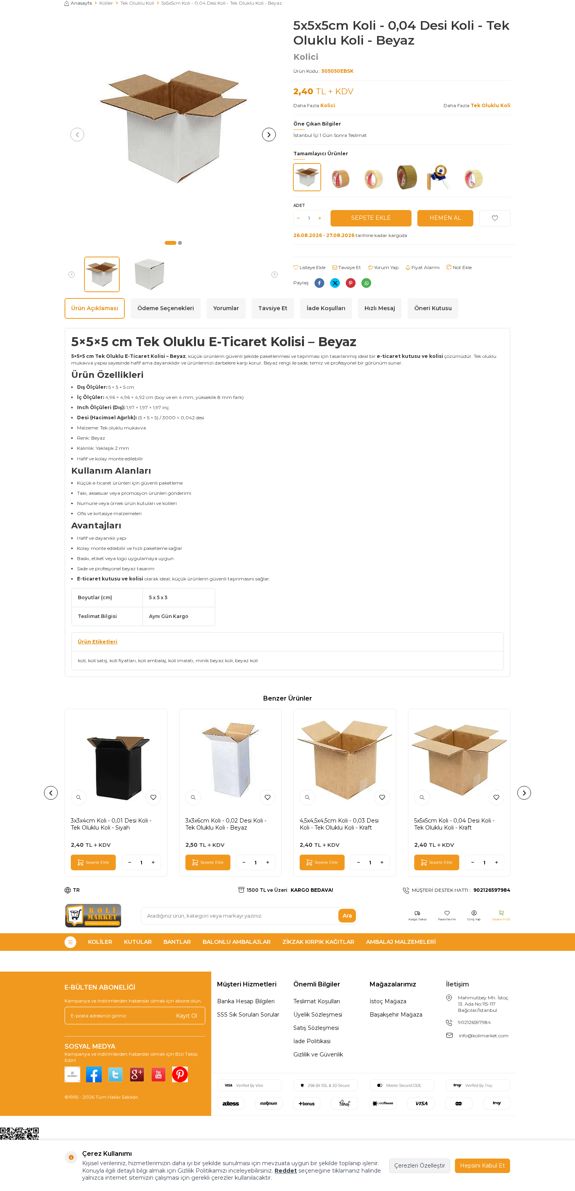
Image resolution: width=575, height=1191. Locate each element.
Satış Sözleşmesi (316, 1027)
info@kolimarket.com (484, 1035)
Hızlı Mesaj (380, 308)
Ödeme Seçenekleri (165, 308)
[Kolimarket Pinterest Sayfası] (180, 1074)
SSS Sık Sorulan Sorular (248, 1014)
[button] (170, 243)
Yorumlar (226, 308)
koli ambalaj (152, 660)
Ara (347, 915)
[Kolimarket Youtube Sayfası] (158, 1074)
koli (82, 660)
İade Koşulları (326, 308)
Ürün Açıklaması (94, 308)
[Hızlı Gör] (78, 797)
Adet (299, 205)
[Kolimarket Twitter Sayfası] (115, 1074)
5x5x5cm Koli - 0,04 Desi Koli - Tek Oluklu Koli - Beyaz (222, 3)
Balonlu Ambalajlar (237, 941)
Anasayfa (81, 3)
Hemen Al (445, 217)
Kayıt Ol (186, 1015)
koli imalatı (180, 660)
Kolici (305, 57)
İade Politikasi (312, 1041)
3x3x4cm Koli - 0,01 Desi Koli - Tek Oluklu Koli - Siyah (111, 824)
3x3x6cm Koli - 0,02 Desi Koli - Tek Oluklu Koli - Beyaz (225, 824)
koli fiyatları (123, 660)
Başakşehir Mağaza (396, 1014)
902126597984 (474, 1022)
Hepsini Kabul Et (482, 1165)
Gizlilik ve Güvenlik (318, 1054)
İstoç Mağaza (388, 1001)
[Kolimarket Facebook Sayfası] (94, 1074)
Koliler (106, 3)
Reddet (286, 1170)
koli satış (97, 660)
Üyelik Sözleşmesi (317, 1014)
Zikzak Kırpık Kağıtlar (318, 941)
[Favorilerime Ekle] (153, 797)
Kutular (138, 941)
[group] (173, 126)
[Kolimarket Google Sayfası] (137, 1074)
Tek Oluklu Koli (137, 3)
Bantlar (177, 941)
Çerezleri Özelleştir (419, 1165)
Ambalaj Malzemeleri (401, 941)
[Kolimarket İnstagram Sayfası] (72, 1074)
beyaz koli (246, 660)
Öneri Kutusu (433, 308)
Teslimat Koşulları (316, 1001)
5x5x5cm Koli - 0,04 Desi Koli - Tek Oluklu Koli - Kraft (454, 824)
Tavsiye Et (349, 267)
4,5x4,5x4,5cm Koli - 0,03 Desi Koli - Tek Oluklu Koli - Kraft (339, 824)
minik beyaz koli (214, 660)
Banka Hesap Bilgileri (246, 1001)
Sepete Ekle (371, 217)
